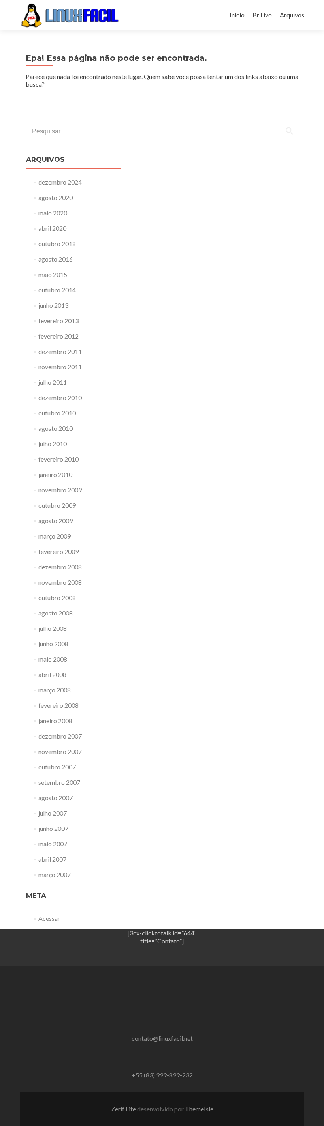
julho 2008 (52, 628)
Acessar (49, 918)
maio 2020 (52, 213)
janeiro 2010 (55, 474)
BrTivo (262, 15)
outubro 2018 (57, 243)
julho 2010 (52, 443)
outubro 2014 (57, 290)
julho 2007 (52, 813)
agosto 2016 (55, 259)
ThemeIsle (199, 1109)
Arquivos (292, 15)
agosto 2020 (55, 197)
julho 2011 (52, 382)
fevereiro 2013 (58, 320)
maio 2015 (52, 274)
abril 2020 (52, 228)
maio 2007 (52, 843)
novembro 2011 (60, 366)
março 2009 (54, 536)
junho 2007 (53, 828)
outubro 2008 (57, 597)
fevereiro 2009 (58, 551)
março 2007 (54, 874)
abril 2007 (52, 859)
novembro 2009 (60, 490)
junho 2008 (53, 643)
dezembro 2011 (60, 351)
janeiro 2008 (55, 720)
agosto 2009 (55, 520)
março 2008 (54, 690)
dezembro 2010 (60, 397)
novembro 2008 (60, 582)
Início (237, 15)
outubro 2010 (57, 413)
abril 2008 (52, 674)
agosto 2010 (55, 428)
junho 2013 (53, 305)
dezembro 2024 (60, 182)
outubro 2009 (57, 505)
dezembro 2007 (60, 736)
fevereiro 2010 (58, 459)
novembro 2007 (60, 751)
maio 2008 (52, 659)
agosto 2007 (55, 797)
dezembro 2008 (60, 566)
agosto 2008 (55, 613)
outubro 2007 (57, 767)
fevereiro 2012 (58, 336)
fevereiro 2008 (58, 705)
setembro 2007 (59, 782)
